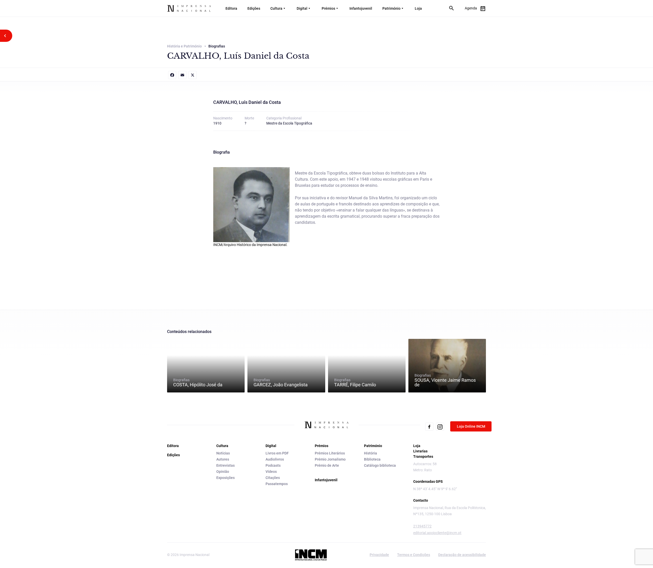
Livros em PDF (277, 453)
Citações (273, 478)
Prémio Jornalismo (330, 459)
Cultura (276, 8)
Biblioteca (372, 459)
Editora (231, 8)
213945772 (422, 526)
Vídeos (271, 472)
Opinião (222, 472)
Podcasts (273, 465)
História (370, 453)
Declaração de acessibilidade (462, 555)
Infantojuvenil (360, 8)
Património (391, 8)
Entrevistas (225, 465)
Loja (418, 8)
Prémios (328, 8)
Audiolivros (275, 459)
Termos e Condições (413, 555)
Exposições (225, 478)
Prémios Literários (330, 453)
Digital (302, 8)
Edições (253, 8)
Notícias (223, 453)
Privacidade (379, 555)
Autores (222, 459)
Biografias (197, 382)
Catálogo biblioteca (380, 465)
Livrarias (420, 451)
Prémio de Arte (327, 465)
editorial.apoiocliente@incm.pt (437, 533)
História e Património (184, 46)
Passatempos (277, 484)
